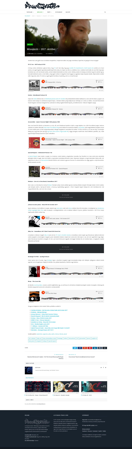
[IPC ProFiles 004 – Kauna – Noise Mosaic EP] (38, 387)
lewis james (32, 341)
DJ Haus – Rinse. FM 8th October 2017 (41, 318)
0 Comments (50, 53)
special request (52, 341)
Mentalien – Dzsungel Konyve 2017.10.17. (42, 330)
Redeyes (50, 185)
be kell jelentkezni (41, 404)
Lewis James (59, 208)
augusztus (45, 334)
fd (77, 338)
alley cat (39, 338)
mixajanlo (38, 341)
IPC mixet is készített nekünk (63, 235)
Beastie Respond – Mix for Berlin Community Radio (45, 316)
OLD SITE (68, 12)
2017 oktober (32, 338)
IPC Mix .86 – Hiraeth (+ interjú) (61, 395)
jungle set (94, 338)
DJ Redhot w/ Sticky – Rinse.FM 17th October (43, 322)
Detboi (35, 98)
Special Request (33, 156)
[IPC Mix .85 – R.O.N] (94, 387)
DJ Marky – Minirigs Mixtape (39, 312)
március (57, 334)
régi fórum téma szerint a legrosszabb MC (57, 131)
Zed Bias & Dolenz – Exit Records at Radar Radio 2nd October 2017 (49, 310)
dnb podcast (72, 338)
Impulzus (39, 12)
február (61, 334)
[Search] (105, 12)
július (49, 334)
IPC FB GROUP (58, 12)
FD (55, 68)
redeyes (45, 341)
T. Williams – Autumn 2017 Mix (39, 326)
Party (49, 12)
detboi (65, 338)
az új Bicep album (37, 285)
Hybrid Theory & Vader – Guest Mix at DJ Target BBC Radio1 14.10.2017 (50, 328)
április (53, 334)
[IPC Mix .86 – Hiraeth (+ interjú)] (66, 387)
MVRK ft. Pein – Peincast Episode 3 (40, 320)
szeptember (39, 334)
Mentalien (30, 53)
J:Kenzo (70, 208)
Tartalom (29, 12)
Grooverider (81, 127)
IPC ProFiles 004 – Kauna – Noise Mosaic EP (37, 395)
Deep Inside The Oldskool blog (51, 127)
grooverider (82, 338)
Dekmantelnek (44, 160)
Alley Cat (46, 235)
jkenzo (88, 338)
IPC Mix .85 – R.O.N (87, 395)
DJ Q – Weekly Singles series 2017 (40, 324)
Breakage (49, 260)
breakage (60, 338)
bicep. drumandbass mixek (49, 338)
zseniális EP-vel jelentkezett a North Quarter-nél (81, 68)
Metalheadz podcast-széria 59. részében (55, 98)
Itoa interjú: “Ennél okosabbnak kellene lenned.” (82, 357)
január (65, 334)
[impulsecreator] (42, 5)
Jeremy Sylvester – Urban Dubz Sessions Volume (44, 314)
